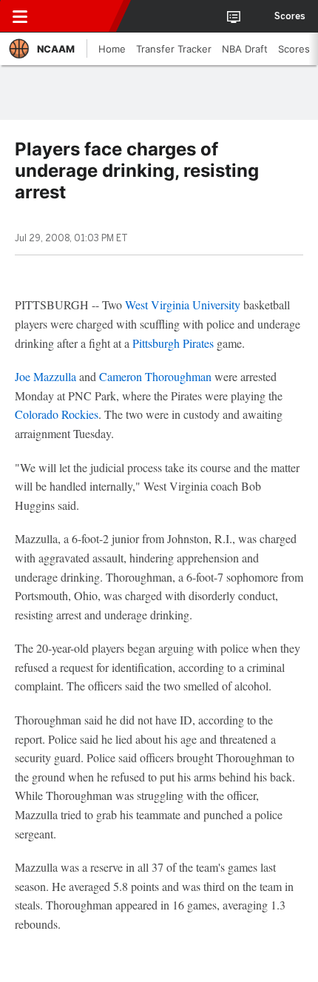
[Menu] (20, 16)
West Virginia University (182, 304)
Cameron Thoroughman (155, 376)
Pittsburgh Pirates (173, 343)
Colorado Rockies (56, 414)
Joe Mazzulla (45, 376)
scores (289, 16)
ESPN (79, 16)
